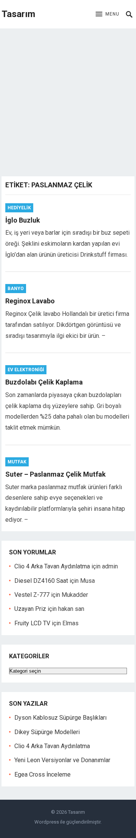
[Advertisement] (68, 100)
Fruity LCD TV (32, 623)
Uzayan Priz (30, 608)
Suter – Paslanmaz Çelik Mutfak (55, 474)
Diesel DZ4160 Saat (41, 580)
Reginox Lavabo (30, 301)
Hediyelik (19, 207)
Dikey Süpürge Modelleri (47, 732)
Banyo (16, 288)
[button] (107, 14)
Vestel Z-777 (31, 594)
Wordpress (46, 822)
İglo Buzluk (22, 220)
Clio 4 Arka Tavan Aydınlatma (52, 566)
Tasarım (18, 14)
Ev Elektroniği (26, 369)
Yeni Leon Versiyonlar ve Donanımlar (62, 760)
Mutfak (17, 462)
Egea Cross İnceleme (42, 774)
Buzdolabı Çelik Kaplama (44, 382)
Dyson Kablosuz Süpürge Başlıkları (60, 717)
